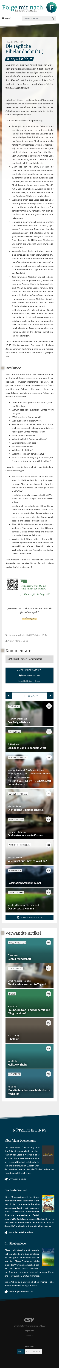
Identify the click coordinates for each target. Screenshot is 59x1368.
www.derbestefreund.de (21, 1232)
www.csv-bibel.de (17, 1178)
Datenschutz (29, 1335)
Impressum (29, 1331)
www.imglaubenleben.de (21, 1291)
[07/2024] (9, 695)
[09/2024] (50, 695)
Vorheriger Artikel (30, 670)
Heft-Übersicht (31, 675)
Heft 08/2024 (29, 695)
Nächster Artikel (28, 680)
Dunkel (37, 1351)
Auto (20, 1351)
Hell (28, 1351)
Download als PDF (30, 917)
